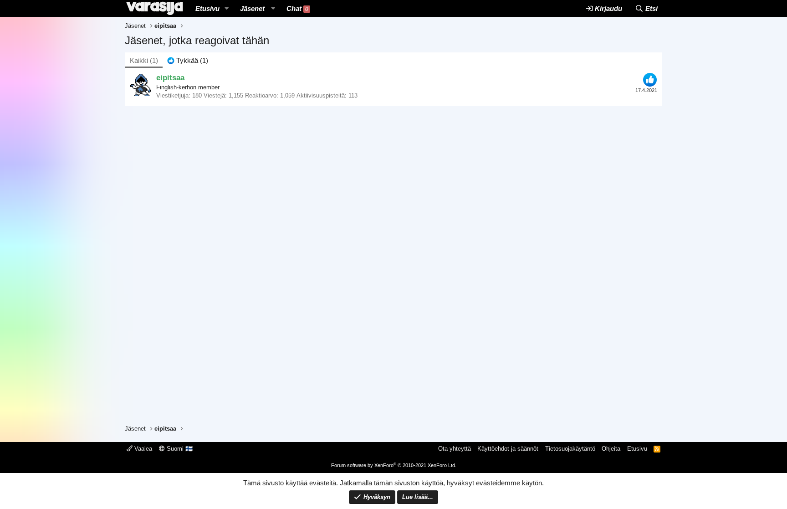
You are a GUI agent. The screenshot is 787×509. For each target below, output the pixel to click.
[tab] (188, 60)
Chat (297, 8)
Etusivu (207, 8)
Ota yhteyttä (454, 448)
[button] (226, 8)
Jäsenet (252, 8)
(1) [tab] (144, 60)
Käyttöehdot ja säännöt (507, 448)
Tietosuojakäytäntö (570, 448)
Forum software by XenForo (393, 465)
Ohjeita (611, 448)
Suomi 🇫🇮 (179, 448)
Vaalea (142, 448)
